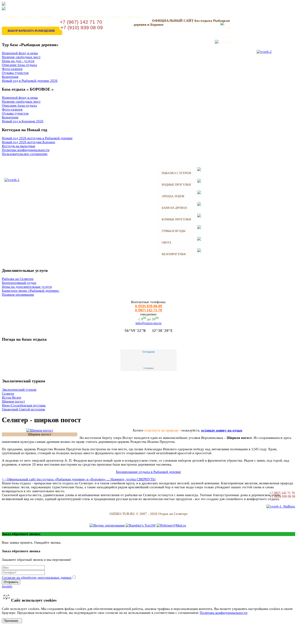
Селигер (8, 393)
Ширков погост (13, 401)
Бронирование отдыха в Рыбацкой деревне (148, 472)
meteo (148, 368)
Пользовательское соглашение (25, 154)
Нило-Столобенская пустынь (24, 405)
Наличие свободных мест (21, 57)
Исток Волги (11, 397)
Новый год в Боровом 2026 (22, 121)
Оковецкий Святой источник (23, 409)
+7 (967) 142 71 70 (81, 22)
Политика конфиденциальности (25, 150)
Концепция (10, 77)
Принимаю (12, 620)
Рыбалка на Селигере (18, 279)
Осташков (148, 351)
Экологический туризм (19, 389)
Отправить (11, 582)
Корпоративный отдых (19, 283)
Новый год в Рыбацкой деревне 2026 (30, 80)
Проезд (115, 17)
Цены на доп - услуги (18, 61)
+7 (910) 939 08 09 (81, 27)
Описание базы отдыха (19, 65)
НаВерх (288, 506)
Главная (11, 17)
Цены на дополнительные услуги (27, 287)
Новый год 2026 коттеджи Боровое (28, 142)
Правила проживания (18, 294)
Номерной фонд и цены (20, 53)
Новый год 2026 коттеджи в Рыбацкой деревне (37, 138)
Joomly (7, 586)
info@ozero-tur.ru (148, 323)
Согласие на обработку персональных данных (37, 577)
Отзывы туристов (15, 73)
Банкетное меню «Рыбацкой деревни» (30, 290)
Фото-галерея (12, 69)
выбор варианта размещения (31, 30)
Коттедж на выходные (18, 146)
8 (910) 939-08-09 (148, 306)
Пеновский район (89, 17)
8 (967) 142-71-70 (148, 310)
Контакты (135, 17)
